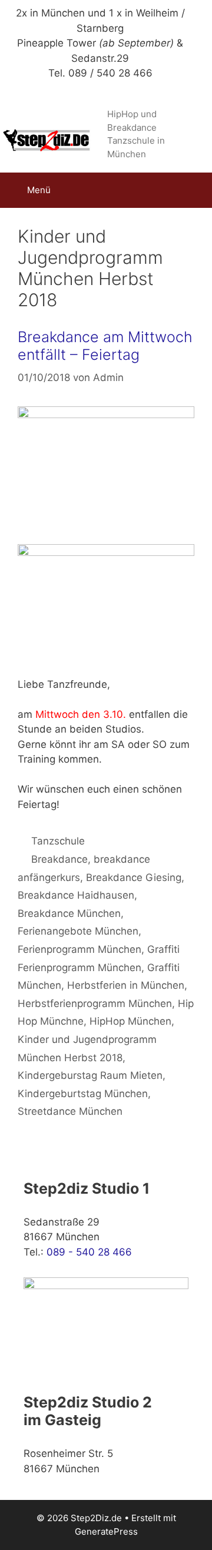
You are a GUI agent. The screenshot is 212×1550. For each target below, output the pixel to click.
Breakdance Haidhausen (76, 895)
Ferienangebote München (78, 931)
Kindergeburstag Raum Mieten (90, 1075)
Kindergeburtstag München (83, 1093)
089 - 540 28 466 (89, 1252)
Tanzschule (58, 841)
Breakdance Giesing (133, 877)
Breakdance (59, 859)
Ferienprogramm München (79, 949)
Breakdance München (69, 913)
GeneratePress (106, 1531)
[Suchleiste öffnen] (194, 190)
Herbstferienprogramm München (95, 1003)
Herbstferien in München (125, 985)
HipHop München (130, 1021)
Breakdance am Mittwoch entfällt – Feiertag (105, 345)
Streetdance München (70, 1111)
